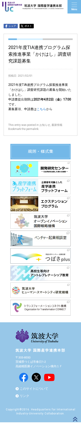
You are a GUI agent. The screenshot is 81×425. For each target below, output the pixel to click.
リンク (24, 396)
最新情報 (57, 125)
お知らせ (44, 125)
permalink (32, 129)
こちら (41, 109)
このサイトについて (34, 389)
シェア (12, 25)
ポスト (28, 25)
